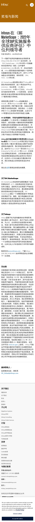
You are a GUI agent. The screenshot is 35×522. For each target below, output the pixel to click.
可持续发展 (4, 439)
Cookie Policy (20, 510)
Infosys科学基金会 (6, 433)
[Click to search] (27, 5)
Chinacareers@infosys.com (8, 482)
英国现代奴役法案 (6, 460)
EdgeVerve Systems (6, 411)
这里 (8, 168)
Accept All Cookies (17, 518)
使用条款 (4, 445)
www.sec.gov (13, 345)
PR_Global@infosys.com (9, 373)
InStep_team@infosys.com (8, 488)
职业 (2, 398)
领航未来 (4, 392)
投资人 (3, 401)
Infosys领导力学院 (6, 436)
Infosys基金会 (5, 427)
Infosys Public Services (7, 420)
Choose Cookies (17, 513)
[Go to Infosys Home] (5, 5)
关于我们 (4, 395)
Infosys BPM (4, 414)
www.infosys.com (14, 251)
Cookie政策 (4, 451)
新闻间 (3, 404)
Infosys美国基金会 (6, 430)
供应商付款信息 (6, 463)
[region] (17, 509)
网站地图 (4, 457)
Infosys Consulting (6, 417)
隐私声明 (4, 448)
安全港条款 (4, 454)
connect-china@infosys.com (9, 476)
